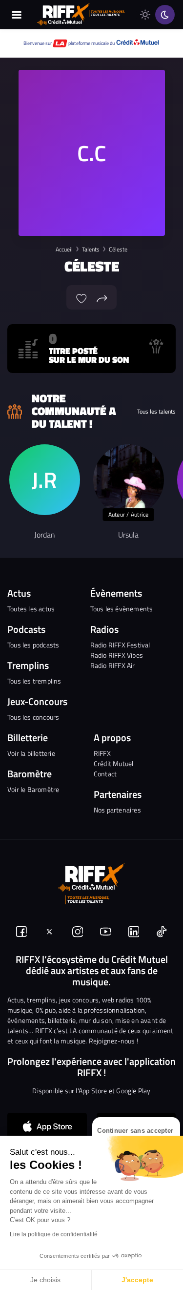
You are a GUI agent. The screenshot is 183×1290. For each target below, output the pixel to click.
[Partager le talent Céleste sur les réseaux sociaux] (102, 297)
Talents (91, 249)
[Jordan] (44, 480)
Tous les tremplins (34, 681)
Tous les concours (33, 717)
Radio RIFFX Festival (120, 645)
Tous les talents (156, 411)
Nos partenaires (117, 810)
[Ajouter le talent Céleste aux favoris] (81, 297)
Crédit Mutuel (114, 763)
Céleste (118, 249)
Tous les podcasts (33, 645)
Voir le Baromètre (33, 789)
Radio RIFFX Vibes (116, 655)
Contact (105, 774)
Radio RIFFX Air (112, 665)
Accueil (64, 249)
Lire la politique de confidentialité (54, 1234)
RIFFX (102, 753)
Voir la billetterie (31, 753)
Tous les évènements (121, 608)
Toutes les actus (31, 608)
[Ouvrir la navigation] (16, 14)
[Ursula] (128, 480)
